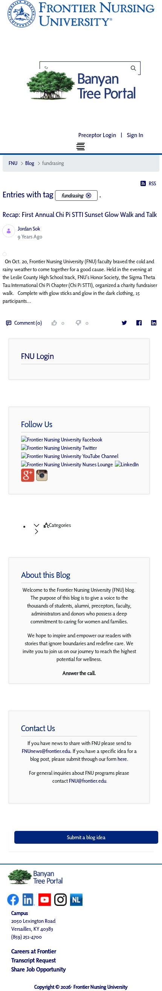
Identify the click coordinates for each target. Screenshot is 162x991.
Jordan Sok (29, 228)
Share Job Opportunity (38, 969)
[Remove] (88, 195)
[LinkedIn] (153, 323)
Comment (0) (28, 322)
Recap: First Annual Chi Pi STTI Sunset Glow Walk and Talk (80, 214)
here (122, 759)
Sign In (135, 135)
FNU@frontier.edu (87, 780)
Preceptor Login (97, 135)
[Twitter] (124, 323)
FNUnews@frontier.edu (46, 751)
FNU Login (37, 356)
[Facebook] (139, 323)
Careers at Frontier (33, 951)
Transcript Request (33, 960)
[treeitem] (88, 528)
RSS (152, 183)
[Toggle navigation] (81, 146)
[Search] (94, 68)
